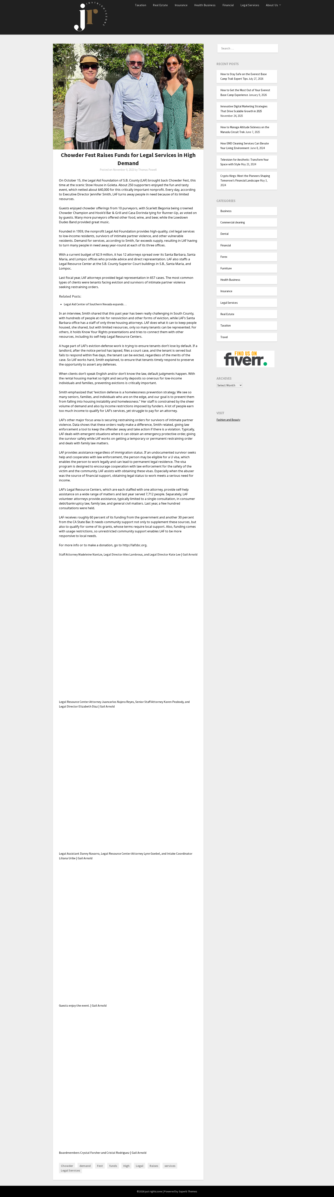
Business (226, 211)
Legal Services (249, 5)
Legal (139, 1166)
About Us (272, 5)
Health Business (205, 5)
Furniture (226, 268)
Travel (224, 337)
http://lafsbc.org (135, 545)
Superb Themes (188, 1191)
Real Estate (160, 5)
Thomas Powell (147, 169)
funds (113, 1166)
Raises (154, 1166)
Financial (228, 5)
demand (85, 1166)
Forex (223, 257)
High (126, 1166)
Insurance (181, 5)
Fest (100, 1166)
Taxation (140, 5)
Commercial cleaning (232, 222)
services (169, 1166)
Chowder (67, 1166)
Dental (224, 234)
